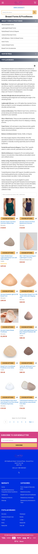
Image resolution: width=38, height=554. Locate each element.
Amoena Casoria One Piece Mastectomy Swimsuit (27, 222)
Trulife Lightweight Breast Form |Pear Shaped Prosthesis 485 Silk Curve (28, 332)
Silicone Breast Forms (8, 24)
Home (3, 487)
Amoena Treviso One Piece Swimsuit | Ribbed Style (8, 222)
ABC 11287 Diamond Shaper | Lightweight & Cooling (28, 256)
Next (30, 422)
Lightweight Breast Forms (9, 28)
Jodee (21, 519)
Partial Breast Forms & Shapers (10, 31)
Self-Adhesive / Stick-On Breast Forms (12, 38)
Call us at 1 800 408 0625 (19, 468)
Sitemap (3, 500)
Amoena (3, 514)
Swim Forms (5, 41)
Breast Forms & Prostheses (28, 494)
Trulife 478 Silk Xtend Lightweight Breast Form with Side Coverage (9, 257)
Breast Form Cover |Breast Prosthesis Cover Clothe (8, 367)
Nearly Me (4, 525)
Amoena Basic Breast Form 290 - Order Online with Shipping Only (28, 296)
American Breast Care (7, 517)
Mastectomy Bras (25, 492)
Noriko (21, 517)
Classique (22, 514)
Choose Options (7, 218)
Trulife (3, 519)
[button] (34, 66)
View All (22, 525)
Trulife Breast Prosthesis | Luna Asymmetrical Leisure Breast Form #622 (28, 402)
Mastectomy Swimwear (27, 497)
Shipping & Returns (6, 497)
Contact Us (4, 494)
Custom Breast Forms (8, 45)
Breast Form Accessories (9, 48)
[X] (19, 472)
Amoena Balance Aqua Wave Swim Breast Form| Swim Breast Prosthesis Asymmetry (9, 402)
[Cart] (35, 3)
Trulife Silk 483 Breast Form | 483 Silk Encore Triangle (27, 367)
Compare (17, 218)
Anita (2, 522)
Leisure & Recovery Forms (9, 35)
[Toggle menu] (2, 2)
